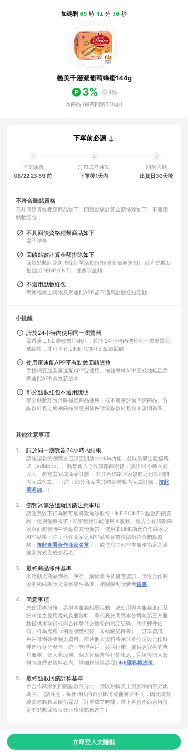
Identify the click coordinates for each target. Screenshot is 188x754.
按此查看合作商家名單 (63, 544)
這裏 (141, 584)
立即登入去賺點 (94, 741)
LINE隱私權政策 (134, 662)
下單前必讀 (89, 138)
